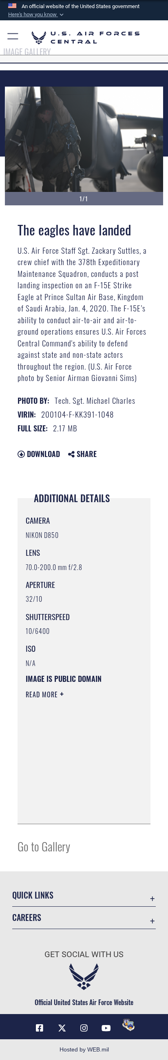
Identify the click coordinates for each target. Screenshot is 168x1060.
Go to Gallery (44, 846)
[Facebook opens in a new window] (39, 1028)
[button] (36, 15)
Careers (26, 917)
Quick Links (32, 895)
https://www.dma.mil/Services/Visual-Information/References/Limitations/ (75, 808)
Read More (43, 694)
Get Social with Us (84, 954)
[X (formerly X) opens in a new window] (62, 1028)
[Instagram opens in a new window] (84, 1028)
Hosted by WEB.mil (84, 1049)
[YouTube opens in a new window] (106, 1028)
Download (42, 453)
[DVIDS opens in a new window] (128, 1025)
